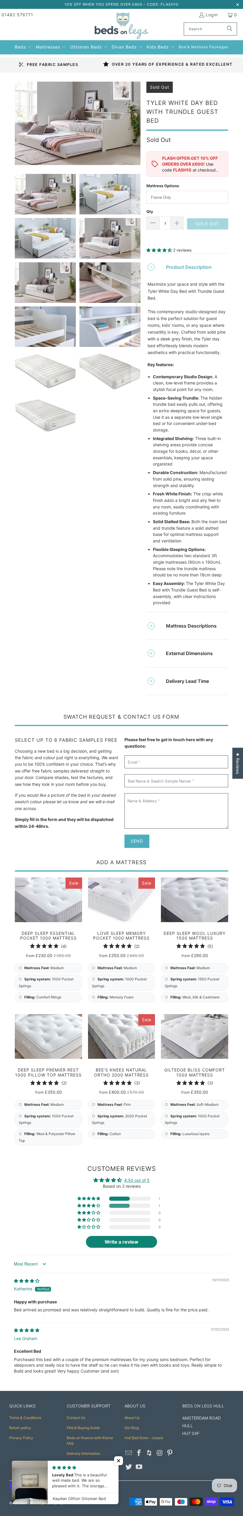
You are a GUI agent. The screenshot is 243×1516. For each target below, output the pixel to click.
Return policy (20, 1428)
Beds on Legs (34, 1503)
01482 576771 (17, 14)
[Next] (136, 123)
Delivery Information (83, 1453)
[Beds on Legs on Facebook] (139, 1453)
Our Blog (131, 1428)
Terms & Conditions (25, 1417)
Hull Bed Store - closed (143, 1438)
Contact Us (76, 1417)
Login (212, 14)
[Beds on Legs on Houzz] (149, 1453)
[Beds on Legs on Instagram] (159, 1453)
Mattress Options (162, 185)
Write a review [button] (121, 1242)
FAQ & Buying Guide (83, 1428)
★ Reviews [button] (237, 763)
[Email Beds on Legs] (128, 1453)
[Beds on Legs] (121, 26)
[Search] (229, 28)
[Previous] (19, 123)
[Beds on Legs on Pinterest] (170, 1453)
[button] (23, 46)
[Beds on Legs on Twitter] (128, 1467)
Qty (149, 211)
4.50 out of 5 (137, 1180)
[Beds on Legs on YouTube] (139, 1467)
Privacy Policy (21, 1438)
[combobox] (210, 28)
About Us (132, 1417)
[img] (26, 1280)
